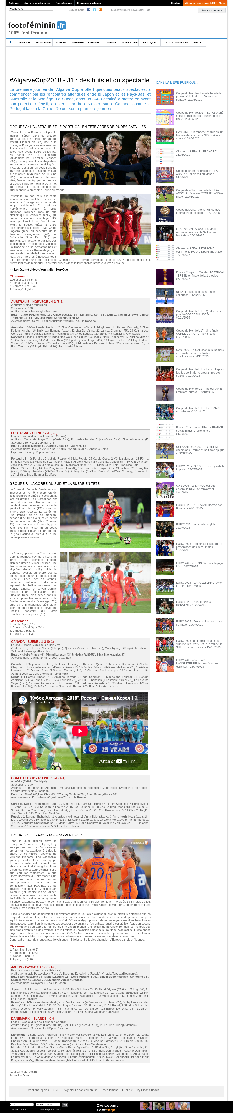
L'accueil (10, 43)
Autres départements (37, 3)
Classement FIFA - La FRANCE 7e (197, 151)
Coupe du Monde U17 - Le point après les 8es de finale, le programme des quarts (200, 372)
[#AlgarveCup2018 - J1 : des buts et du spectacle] (105, 132)
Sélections (43, 42)
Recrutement (110, 1090)
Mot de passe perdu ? (52, 1109)
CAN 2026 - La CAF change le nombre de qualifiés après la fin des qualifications (200, 353)
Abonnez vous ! (19, 1109)
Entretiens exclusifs (89, 3)
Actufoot (14, 3)
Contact (175, 3)
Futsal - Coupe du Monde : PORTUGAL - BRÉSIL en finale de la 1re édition (200, 274)
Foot (106, 1110)
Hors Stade (130, 42)
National (78, 42)
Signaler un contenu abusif (80, 1090)
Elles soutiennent (109, 1105)
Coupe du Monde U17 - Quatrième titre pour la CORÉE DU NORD (200, 313)
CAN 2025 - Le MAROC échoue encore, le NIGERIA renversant (195, 487)
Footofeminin (64, 3)
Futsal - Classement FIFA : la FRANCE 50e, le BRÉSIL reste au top (199, 429)
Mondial (25, 42)
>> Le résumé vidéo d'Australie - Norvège (39, 269)
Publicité (127, 1090)
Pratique (149, 42)
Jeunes (111, 42)
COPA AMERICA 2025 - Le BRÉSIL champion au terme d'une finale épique (200, 448)
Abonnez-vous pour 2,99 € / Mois (205, 3)
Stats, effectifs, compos (183, 42)
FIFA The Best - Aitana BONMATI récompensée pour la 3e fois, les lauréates (196, 232)
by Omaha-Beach (148, 1090)
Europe (61, 42)
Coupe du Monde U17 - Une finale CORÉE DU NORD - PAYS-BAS (197, 332)
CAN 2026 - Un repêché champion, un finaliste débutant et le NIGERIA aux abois (199, 135)
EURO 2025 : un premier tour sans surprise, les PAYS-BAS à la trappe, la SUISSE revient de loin (199, 644)
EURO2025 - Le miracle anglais (195, 524)
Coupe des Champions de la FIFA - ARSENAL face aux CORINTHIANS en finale (200, 193)
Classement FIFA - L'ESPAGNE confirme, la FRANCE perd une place (199, 250)
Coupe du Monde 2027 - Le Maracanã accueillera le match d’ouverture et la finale (199, 116)
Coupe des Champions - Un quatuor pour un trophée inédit (198, 211)
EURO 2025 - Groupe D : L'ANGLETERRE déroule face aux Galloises (197, 663)
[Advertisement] (89, 61)
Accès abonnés (212, 10)
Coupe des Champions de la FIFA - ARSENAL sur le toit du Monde (197, 172)
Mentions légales (38, 1090)
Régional (94, 42)
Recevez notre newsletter (127, 10)
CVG (56, 1090)
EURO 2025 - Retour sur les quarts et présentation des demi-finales (199, 545)
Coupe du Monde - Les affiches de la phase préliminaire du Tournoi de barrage (199, 96)
